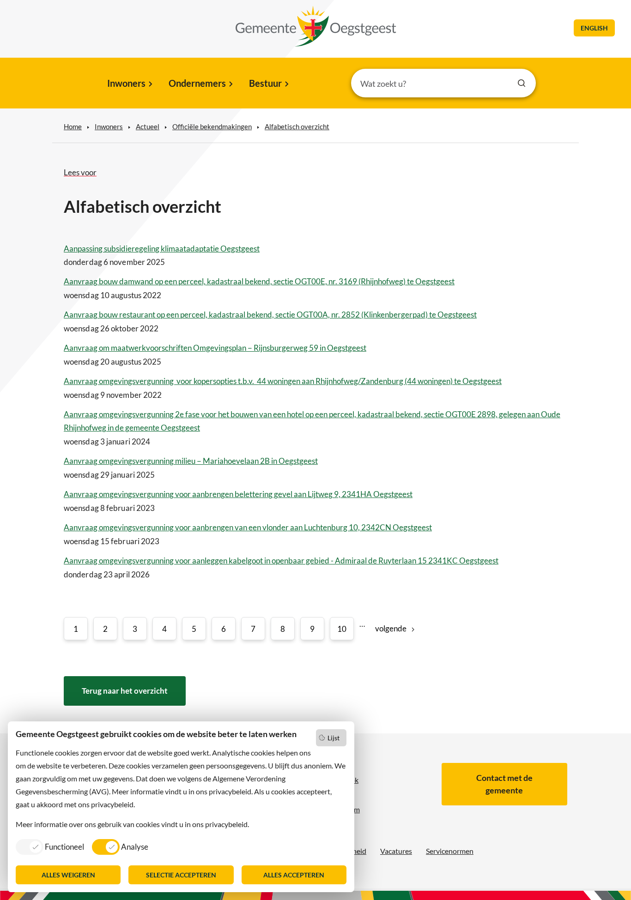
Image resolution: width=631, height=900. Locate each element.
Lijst (334, 738)
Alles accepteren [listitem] (293, 875)
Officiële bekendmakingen (212, 126)
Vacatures (396, 850)
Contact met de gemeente (504, 784)
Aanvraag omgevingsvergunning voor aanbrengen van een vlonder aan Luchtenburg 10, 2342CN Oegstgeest (248, 527)
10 (341, 629)
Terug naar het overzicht (125, 691)
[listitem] (50, 846)
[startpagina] (316, 26)
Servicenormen (449, 850)
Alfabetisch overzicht (297, 126)
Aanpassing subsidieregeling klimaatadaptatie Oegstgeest (162, 248)
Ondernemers (197, 83)
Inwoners (126, 83)
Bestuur (265, 83)
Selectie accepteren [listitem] (181, 875)
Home (73, 126)
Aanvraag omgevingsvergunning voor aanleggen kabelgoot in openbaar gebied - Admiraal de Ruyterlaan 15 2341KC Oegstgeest (281, 560)
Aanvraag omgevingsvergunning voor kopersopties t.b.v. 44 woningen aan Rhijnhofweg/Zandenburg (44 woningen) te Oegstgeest (283, 381)
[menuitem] (129, 84)
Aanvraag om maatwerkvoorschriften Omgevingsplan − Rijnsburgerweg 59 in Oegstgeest (215, 348)
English (594, 28)
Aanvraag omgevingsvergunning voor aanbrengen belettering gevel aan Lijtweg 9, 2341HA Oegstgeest (238, 494)
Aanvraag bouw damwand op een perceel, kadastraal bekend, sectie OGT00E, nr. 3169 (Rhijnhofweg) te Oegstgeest (259, 281)
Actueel (147, 126)
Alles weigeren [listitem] (68, 875)
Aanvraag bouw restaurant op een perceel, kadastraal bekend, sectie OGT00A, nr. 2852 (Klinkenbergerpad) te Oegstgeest (270, 314)
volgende (391, 628)
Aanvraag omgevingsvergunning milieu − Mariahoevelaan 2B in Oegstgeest (191, 461)
